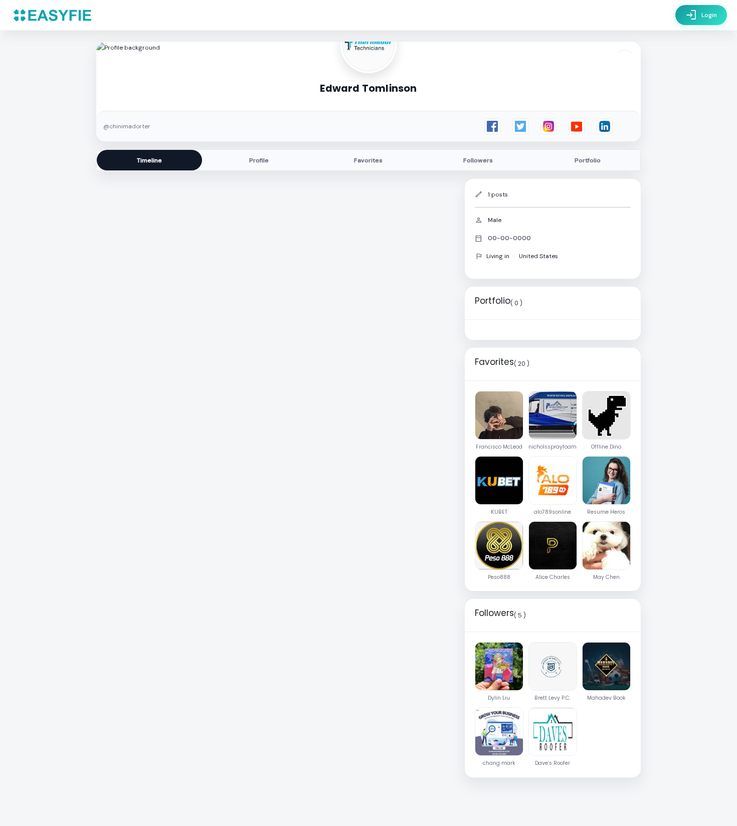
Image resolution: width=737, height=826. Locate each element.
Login (701, 15)
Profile (259, 160)
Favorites (368, 160)
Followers (478, 160)
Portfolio (588, 160)
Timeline (149, 160)
